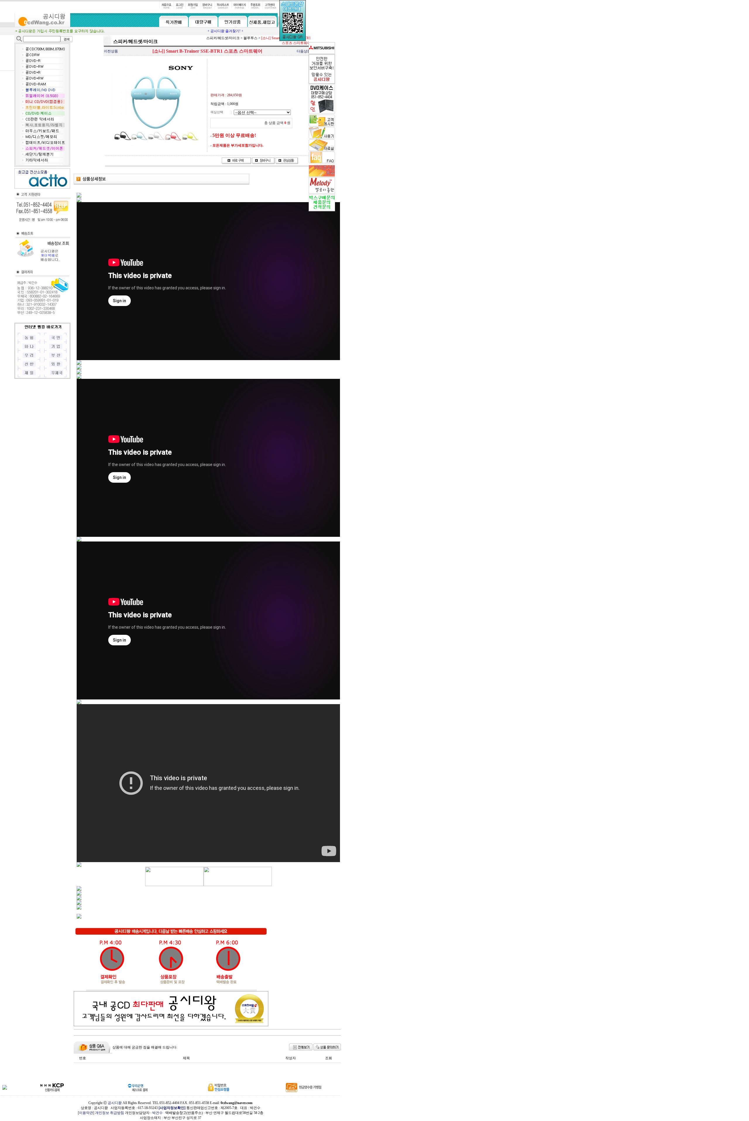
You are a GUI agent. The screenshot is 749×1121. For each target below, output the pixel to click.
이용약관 (86, 1113)
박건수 (157, 1113)
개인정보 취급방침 (109, 1113)
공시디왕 (115, 1103)
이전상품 (111, 51)
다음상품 (304, 51)
